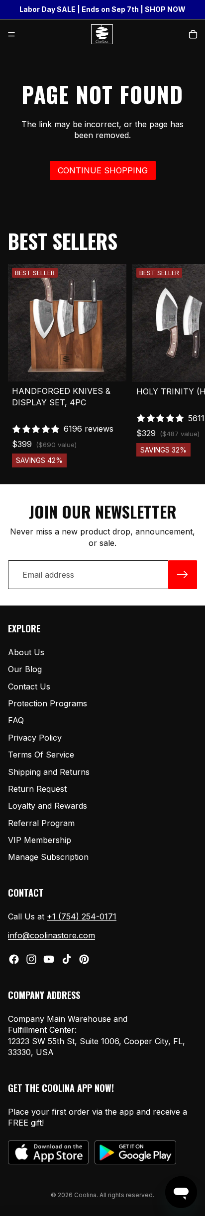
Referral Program (41, 823)
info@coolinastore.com (51, 936)
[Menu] (11, 34)
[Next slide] (186, 366)
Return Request (37, 789)
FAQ (16, 721)
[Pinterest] (84, 959)
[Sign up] (182, 574)
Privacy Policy (35, 738)
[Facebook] (14, 959)
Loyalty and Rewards (47, 806)
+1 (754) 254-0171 (81, 917)
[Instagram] (31, 959)
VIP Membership (39, 840)
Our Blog (25, 670)
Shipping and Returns (49, 772)
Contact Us (29, 686)
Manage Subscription (48, 857)
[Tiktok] (67, 959)
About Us (26, 652)
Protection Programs (47, 703)
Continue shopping (103, 170)
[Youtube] (49, 959)
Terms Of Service (41, 755)
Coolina (85, 1195)
